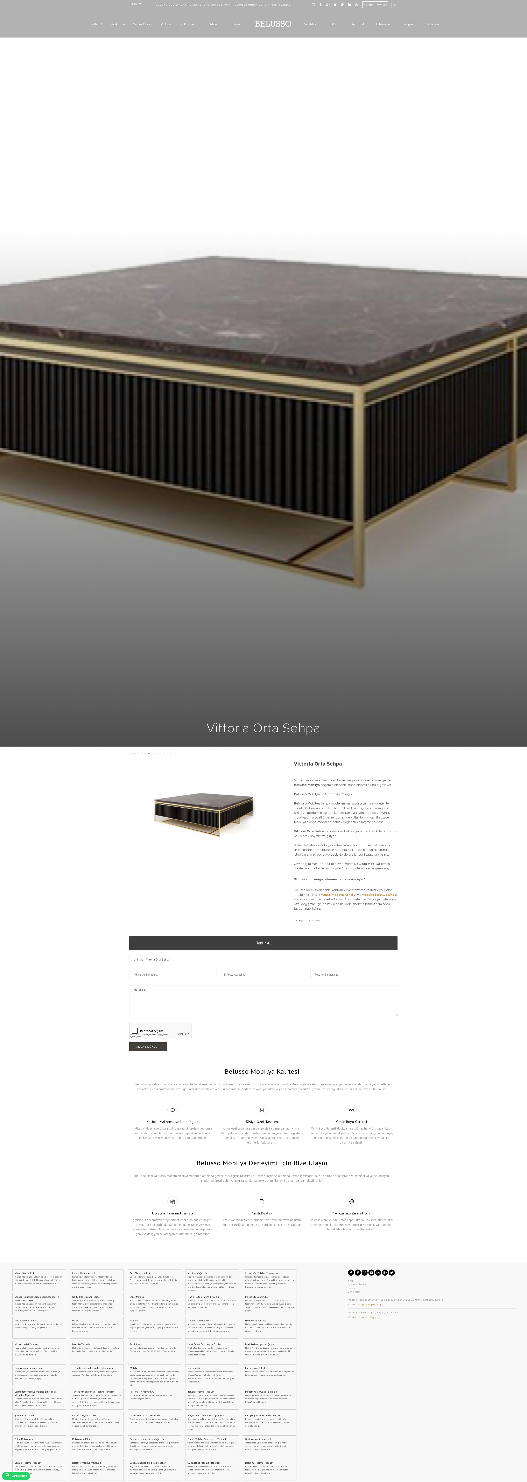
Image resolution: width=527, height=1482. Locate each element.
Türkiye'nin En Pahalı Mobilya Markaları (96, 1398)
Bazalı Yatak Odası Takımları (154, 1419)
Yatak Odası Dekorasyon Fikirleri (211, 1349)
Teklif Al (263, 943)
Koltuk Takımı (189, 24)
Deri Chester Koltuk (153, 1278)
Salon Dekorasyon (38, 1444)
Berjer (237, 24)
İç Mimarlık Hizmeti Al (151, 1395)
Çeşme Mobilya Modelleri (39, 1468)
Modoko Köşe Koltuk (211, 1325)
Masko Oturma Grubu (269, 1304)
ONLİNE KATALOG (375, 5)
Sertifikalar (354, 1291)
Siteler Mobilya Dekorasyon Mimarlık (212, 1444)
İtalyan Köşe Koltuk (269, 1371)
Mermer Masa (211, 1375)
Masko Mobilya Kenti (337, 895)
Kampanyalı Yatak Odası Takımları (267, 1420)
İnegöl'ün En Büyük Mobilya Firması (212, 1422)
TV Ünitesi (166, 24)
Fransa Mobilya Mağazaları (37, 1373)
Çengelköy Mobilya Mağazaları (269, 1280)
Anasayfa (135, 753)
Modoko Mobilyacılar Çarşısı (268, 1349)
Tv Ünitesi (153, 1348)
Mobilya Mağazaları (212, 1281)
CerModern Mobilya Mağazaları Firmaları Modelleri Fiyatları (39, 1398)
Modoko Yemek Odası (269, 1325)
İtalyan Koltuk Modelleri (95, 1280)
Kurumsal (357, 24)
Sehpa (213, 24)
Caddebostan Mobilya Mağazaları (154, 1444)
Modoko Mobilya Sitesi (379, 895)
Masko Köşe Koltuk (38, 1278)
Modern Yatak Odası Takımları (268, 1396)
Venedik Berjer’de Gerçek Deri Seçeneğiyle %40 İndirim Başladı (37, 1304)
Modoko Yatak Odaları (37, 1349)
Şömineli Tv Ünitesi (36, 1420)
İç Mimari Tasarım (357, 1284)
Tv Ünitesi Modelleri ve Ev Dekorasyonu (95, 1371)
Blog (350, 1280)
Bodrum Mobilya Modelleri (266, 1468)
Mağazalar (432, 24)
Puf (334, 24)
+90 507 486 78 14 (371, 1304)
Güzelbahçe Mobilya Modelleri (211, 1468)
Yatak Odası (118, 24)
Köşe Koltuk (95, 24)
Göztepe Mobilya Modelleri (266, 1444)
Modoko (154, 1325)
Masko (95, 1325)
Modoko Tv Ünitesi (95, 1348)
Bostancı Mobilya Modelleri (94, 1468)
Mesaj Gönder (148, 1046)
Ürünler (310, 920)
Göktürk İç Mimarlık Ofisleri (95, 1304)
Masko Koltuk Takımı (39, 1324)
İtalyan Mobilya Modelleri (211, 1398)
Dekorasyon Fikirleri (94, 1444)
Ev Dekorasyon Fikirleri (95, 1420)
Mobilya (154, 1376)
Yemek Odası (142, 24)
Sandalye (310, 24)
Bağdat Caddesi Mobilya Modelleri (153, 1468)
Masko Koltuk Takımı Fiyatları (212, 1302)
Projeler (409, 24)
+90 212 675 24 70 (371, 1317)
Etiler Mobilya (154, 1304)
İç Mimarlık (383, 24)
